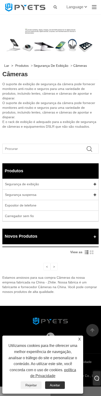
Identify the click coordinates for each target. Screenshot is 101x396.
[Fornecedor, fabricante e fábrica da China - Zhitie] (25, 7)
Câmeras (80, 65)
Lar (6, 65)
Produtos (22, 65)
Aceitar (55, 385)
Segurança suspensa (20, 195)
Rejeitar (31, 385)
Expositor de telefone (20, 205)
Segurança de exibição (51, 65)
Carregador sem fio (19, 216)
